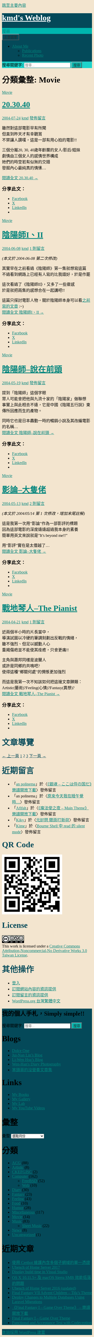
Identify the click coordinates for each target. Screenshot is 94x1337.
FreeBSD (29, 1181)
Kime (20, 826)
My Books (20, 1094)
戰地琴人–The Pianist (39, 608)
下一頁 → (37, 756)
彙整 (6, 1136)
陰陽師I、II (22, 234)
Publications (31, 51)
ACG (16, 1163)
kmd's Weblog (26, 17)
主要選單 (10, 37)
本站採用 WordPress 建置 (23, 1332)
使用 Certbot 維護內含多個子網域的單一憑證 (51, 1262)
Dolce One (20, 1051)
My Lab (18, 1103)
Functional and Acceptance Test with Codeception (51, 1323)
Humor (17, 1208)
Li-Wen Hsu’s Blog (27, 1059)
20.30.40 (16, 104)
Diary (16, 1190)
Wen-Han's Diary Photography (36, 1064)
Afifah (21, 808)
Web (25, 1185)
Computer (20, 1176)
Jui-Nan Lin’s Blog (27, 1055)
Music (17, 1221)
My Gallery (21, 1099)
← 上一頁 (10, 756)
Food (16, 1203)
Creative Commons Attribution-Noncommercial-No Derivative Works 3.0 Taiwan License (44, 950)
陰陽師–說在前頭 (32, 369)
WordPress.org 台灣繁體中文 (36, 1001)
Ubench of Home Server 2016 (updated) (44, 1288)
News (16, 1230)
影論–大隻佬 (24, 489)
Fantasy (18, 1194)
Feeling (18, 1199)
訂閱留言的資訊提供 (30, 995)
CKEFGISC (22, 1172)
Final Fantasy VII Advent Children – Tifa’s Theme (52, 1293)
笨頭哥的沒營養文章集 (32, 1070)
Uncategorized (23, 1235)
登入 (16, 983)
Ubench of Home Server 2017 (36, 1267)
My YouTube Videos (28, 1108)
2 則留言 (37, 503)
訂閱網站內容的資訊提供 (34, 989)
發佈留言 (38, 118)
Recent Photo (32, 55)
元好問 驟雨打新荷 (52, 820)
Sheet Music (32, 1226)
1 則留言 (37, 248)
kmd (25, 118)
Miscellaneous (23, 1212)
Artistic (18, 1167)
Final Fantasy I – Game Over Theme (41, 1318)
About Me (20, 46)
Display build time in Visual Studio (39, 1272)
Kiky (20, 820)
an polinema (25, 784)
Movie (7, 92)
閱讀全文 (20, 178)
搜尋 (6, 31)
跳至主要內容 (14, 5)
